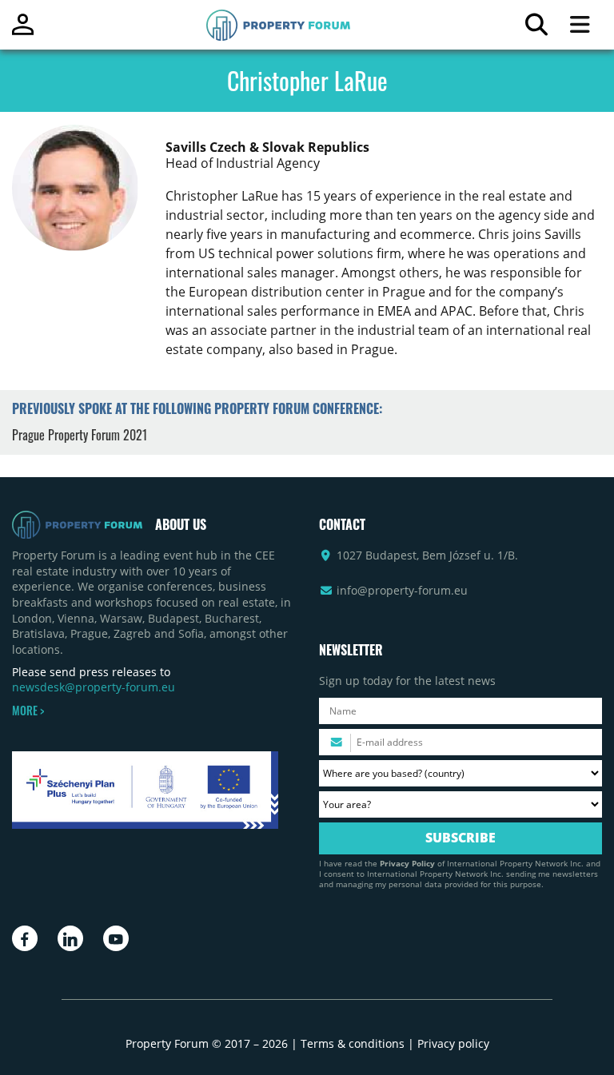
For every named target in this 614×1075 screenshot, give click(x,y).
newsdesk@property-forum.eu (93, 687)
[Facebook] (25, 938)
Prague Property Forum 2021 (79, 434)
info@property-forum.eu (402, 590)
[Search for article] (536, 28)
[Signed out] (23, 31)
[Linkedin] (70, 938)
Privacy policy (453, 1043)
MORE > (28, 711)
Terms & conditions (353, 1043)
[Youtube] (116, 938)
